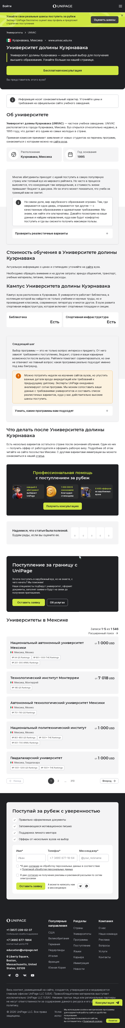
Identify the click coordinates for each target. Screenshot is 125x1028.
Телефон (53, 850)
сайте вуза (60, 141)
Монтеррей (31, 682)
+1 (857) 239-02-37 (19, 930)
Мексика (19, 652)
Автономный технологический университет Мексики (57, 703)
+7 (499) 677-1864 (19, 940)
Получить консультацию (62, 506)
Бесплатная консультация (62, 70)
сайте (89, 266)
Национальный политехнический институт (48, 728)
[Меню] (118, 6)
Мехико (29, 652)
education (22, 950)
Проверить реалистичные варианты (41, 233)
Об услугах (57, 602)
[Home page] (62, 6)
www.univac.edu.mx (60, 40)
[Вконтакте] (24, 975)
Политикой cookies (92, 1021)
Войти (7, 6)
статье (40, 456)
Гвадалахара (32, 762)
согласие (34, 866)
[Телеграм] (9, 975)
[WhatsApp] (86, 886)
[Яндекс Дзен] (17, 975)
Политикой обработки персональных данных (47, 869)
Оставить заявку (28, 602)
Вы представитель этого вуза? (26, 79)
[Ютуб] (32, 975)
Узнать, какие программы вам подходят (44, 410)
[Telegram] (80, 886)
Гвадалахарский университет (36, 758)
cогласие (33, 875)
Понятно (113, 1020)
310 (73, 780)
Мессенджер (88, 850)
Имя (19, 850)
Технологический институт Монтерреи (44, 678)
